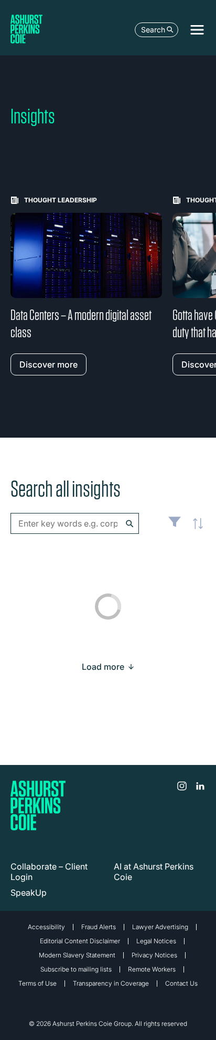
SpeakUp (28, 892)
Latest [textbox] (195, 529)
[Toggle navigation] (197, 29)
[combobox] (74, 523)
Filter (174, 526)
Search (153, 29)
